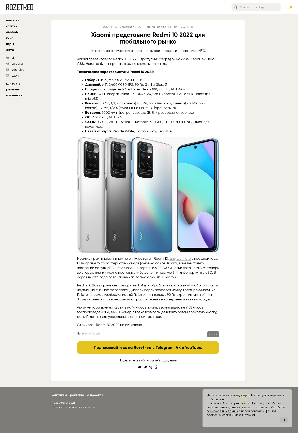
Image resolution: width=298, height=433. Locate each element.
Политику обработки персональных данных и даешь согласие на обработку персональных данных (246, 407)
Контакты (13, 83)
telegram (18, 63)
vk (13, 58)
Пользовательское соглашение (73, 407)
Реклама (13, 89)
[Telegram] (145, 367)
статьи (11, 26)
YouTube (193, 347)
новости (12, 20)
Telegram (164, 347)
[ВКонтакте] (139, 367)
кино (9, 38)
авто (10, 50)
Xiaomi (96, 333)
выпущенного (180, 258)
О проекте (14, 95)
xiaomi (213, 334)
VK (178, 347)
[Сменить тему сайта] (291, 7)
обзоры (12, 32)
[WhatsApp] (156, 367)
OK (284, 420)
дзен (15, 75)
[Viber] (150, 367)
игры (10, 44)
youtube (18, 70)
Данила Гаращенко (158, 26)
